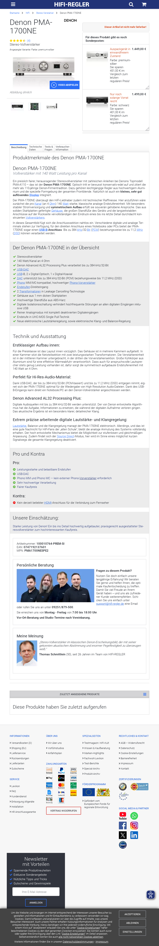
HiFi (28, 13)
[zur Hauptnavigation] (13, 4)
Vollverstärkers (35, 217)
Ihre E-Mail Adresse (34, 892)
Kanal (38, 204)
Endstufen (23, 287)
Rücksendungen (20, 758)
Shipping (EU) (18, 748)
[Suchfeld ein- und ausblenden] (131, 4)
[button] (65, 85)
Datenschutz (128, 748)
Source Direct (65, 436)
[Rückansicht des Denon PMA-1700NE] (17, 106)
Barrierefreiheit (129, 758)
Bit (88, 230)
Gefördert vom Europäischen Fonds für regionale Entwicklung (97, 804)
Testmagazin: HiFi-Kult (96, 742)
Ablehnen (132, 922)
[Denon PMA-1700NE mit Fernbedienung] (51, 106)
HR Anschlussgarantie (23, 811)
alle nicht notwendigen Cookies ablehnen (81, 936)
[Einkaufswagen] (144, 4)
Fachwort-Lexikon (94, 758)
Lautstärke (19, 426)
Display (34, 195)
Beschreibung (18, 147)
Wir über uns (55, 742)
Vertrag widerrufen (63, 810)
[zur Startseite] (72, 4)
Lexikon (15, 786)
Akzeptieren (132, 914)
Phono (21, 282)
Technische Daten (35, 148)
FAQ (13, 791)
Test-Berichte (91, 763)
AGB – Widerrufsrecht (132, 742)
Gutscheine (17, 768)
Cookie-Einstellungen (88, 927)
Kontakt (125, 768)
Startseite (14, 13)
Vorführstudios (56, 748)
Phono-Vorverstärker (82, 282)
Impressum (102, 941)
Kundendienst (19, 796)
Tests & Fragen (49, 148)
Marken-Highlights (94, 753)
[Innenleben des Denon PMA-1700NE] (34, 106)
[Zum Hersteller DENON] (70, 20)
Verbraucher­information (63, 148)
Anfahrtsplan (55, 753)
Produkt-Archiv (92, 773)
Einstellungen (132, 931)
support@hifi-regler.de (110, 603)
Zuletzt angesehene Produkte (79, 694)
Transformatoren (30, 291)
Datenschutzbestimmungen (78, 941)
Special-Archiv (92, 768)
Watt (66, 204)
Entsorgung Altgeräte (22, 801)
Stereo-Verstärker (45, 13)
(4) (28, 40)
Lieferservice (18, 753)
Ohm (52, 204)
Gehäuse (57, 210)
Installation (17, 806)
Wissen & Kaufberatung (97, 748)
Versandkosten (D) (21, 742)
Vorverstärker (88, 478)
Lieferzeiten (17, 763)
